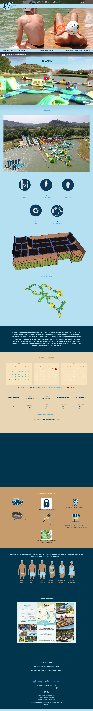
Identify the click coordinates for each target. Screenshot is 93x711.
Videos (20, 6)
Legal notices (46, 704)
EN (90, 2)
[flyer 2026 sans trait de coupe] (46, 622)
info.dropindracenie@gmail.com (24, 2)
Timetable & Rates (36, 6)
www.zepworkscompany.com (46, 697)
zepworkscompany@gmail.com (46, 699)
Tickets (88, 6)
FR (87, 2)
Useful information (49, 6)
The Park (26, 6)
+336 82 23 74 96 (21, 1)
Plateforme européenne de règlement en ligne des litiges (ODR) (46, 702)
